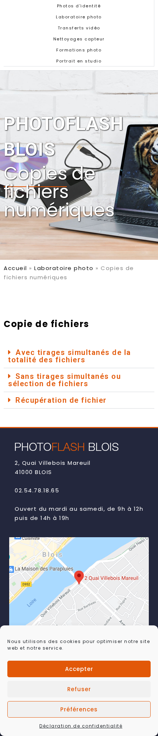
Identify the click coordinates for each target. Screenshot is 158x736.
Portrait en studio (78, 61)
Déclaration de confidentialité (80, 726)
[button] (79, 356)
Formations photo (78, 50)
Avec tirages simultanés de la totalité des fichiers (69, 356)
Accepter (79, 669)
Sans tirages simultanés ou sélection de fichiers (64, 380)
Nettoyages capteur (79, 39)
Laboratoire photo (79, 17)
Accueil (15, 268)
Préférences (79, 709)
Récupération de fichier (61, 400)
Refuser (79, 689)
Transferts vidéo (79, 28)
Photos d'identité (79, 6)
